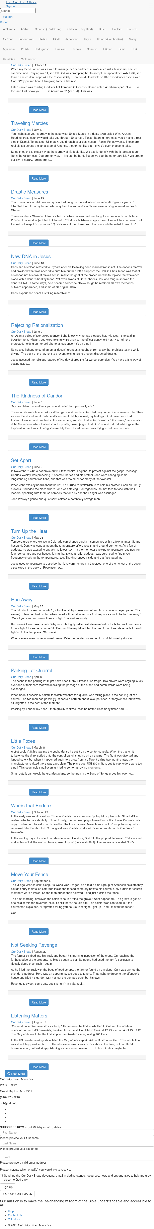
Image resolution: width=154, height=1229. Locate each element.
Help (11, 1211)
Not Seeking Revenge (34, 944)
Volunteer (14, 1219)
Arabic (25, 29)
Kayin (87, 39)
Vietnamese (28, 59)
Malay (133, 39)
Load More (17, 1074)
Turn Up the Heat (29, 530)
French (132, 29)
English (117, 29)
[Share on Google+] (15, 107)
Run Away (21, 599)
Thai (134, 49)
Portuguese (42, 49)
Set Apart (21, 459)
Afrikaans (9, 29)
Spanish (92, 49)
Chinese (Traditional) (48, 29)
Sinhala (76, 49)
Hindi (56, 39)
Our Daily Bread (21, 65)
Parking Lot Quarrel (31, 670)
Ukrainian (9, 59)
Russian (60, 49)
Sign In (10, 6)
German (8, 39)
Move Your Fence (29, 874)
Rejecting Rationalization (37, 324)
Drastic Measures (29, 191)
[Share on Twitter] (20, 107)
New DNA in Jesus (31, 256)
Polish (25, 49)
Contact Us (15, 1215)
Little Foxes (23, 740)
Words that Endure (31, 805)
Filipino (107, 49)
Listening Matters (29, 1015)
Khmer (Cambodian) (110, 39)
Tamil (121, 49)
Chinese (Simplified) (80, 29)
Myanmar (9, 49)
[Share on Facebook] (10, 107)
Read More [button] (39, 110)
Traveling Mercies (29, 122)
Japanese (72, 39)
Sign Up (8, 1187)
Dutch (102, 29)
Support (8, 17)
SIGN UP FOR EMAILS (17, 1194)
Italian (43, 39)
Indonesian (26, 39)
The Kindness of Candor (36, 395)
